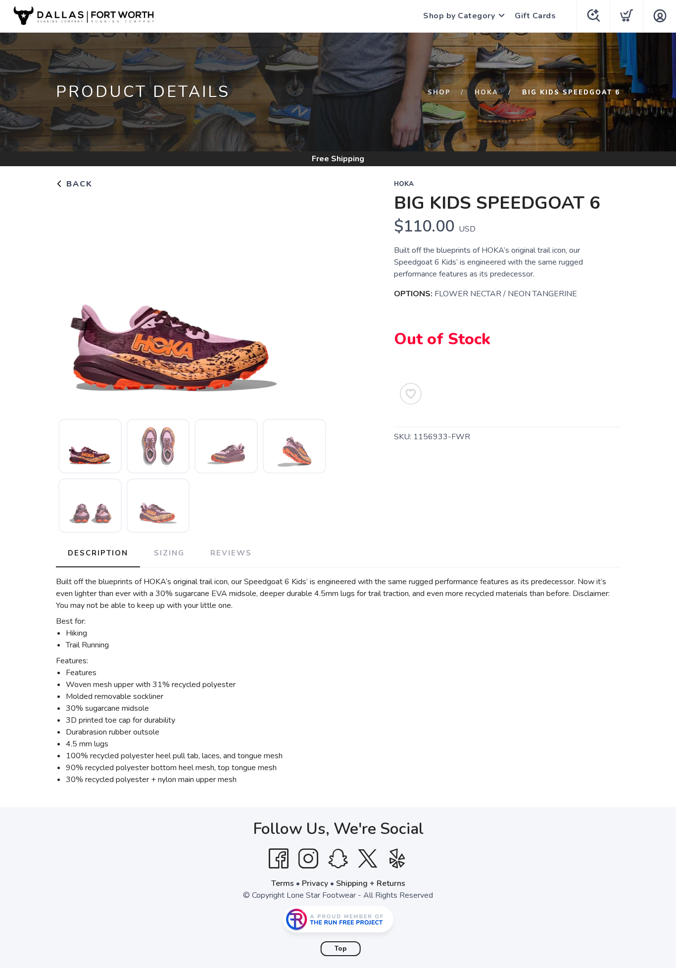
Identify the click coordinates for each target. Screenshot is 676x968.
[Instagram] (308, 859)
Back (78, 184)
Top (341, 948)
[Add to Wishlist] (411, 394)
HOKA (486, 92)
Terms (282, 883)
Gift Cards (535, 15)
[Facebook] (278, 859)
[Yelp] (397, 859)
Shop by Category (459, 15)
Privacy (315, 883)
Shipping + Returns (370, 883)
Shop (439, 92)
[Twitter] (368, 859)
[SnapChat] (338, 859)
